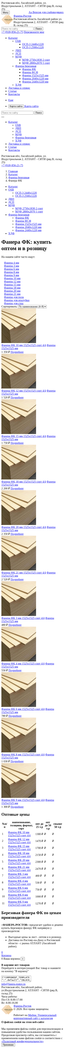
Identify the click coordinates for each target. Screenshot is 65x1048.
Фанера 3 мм (11, 265)
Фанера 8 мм (11, 272)
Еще (10, 100)
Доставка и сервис (19, 87)
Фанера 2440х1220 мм (35, 81)
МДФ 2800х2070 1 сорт (36, 62)
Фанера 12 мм (12, 281)
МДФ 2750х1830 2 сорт (36, 59)
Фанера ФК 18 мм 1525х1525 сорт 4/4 (23, 481)
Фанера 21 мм (12, 294)
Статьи (12, 91)
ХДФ (18, 84)
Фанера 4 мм (11, 262)
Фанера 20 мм (12, 290)
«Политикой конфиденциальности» (22, 1041)
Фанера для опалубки (16, 300)
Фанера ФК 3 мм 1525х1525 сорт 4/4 (23, 618)
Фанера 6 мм (11, 269)
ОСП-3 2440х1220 (33, 44)
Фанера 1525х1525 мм (35, 75)
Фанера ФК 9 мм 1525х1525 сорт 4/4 (23, 800)
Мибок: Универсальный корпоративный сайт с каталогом (35, 1017)
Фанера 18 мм (12, 287)
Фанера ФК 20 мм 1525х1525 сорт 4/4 (23, 527)
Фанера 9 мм (11, 275)
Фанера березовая (25, 66)
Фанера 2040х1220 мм (35, 78)
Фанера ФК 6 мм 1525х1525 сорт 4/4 (23, 709)
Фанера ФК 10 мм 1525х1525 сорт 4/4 (23, 345)
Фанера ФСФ (30, 72)
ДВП (18, 50)
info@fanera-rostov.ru (13, 984)
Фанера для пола (14, 297)
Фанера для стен (13, 303)
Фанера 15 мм (12, 284)
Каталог (13, 37)
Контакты (14, 94)
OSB (18, 41)
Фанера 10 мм (12, 278)
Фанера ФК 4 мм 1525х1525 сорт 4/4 (23, 663)
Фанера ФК (29, 69)
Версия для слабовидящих (46, 12)
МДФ (18, 56)
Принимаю (8, 1044)
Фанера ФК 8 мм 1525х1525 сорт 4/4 (23, 754)
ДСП (18, 53)
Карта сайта (24, 106)
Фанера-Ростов (22, 15)
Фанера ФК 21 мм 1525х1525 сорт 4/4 (23, 572)
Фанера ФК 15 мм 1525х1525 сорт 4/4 (23, 436)
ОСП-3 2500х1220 (33, 47)
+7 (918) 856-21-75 (12, 32)
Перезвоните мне (34, 32)
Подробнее (17, 351)
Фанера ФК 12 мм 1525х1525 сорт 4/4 (23, 390)
